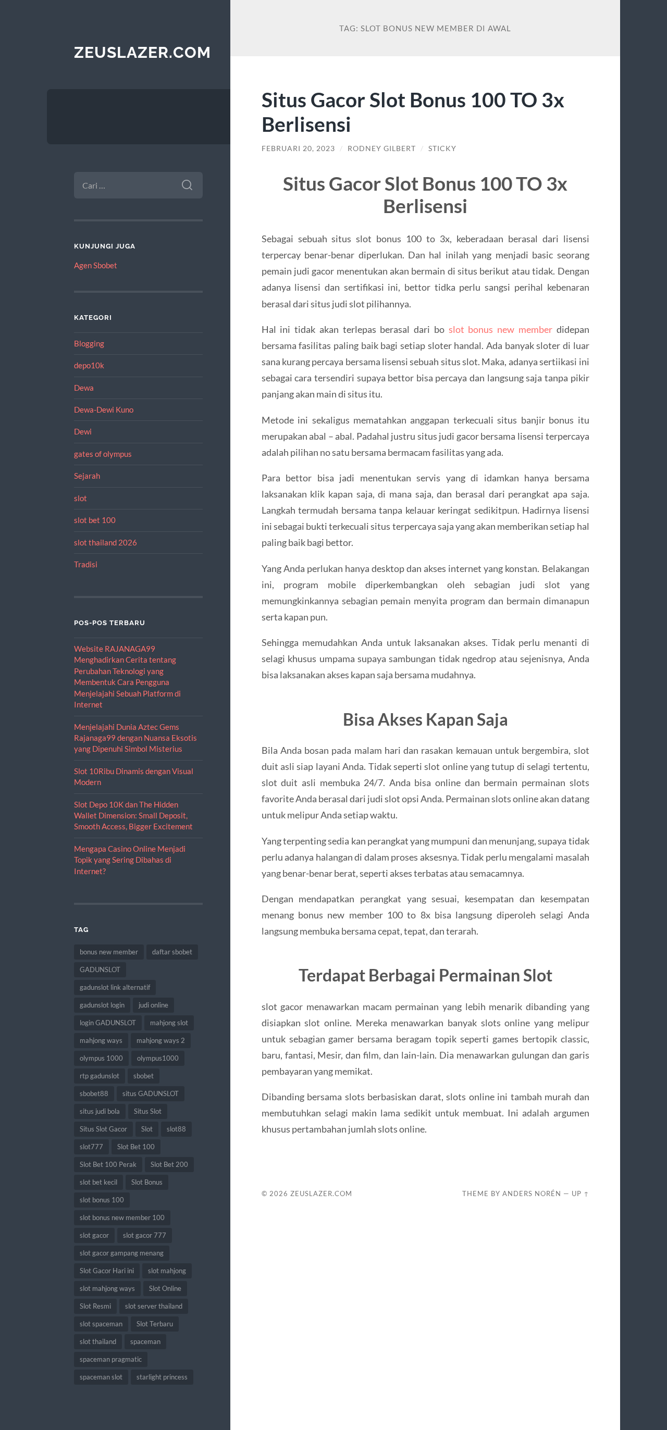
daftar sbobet (172, 952)
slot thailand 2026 (105, 542)
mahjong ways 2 (161, 1040)
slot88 (176, 1129)
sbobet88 (94, 1093)
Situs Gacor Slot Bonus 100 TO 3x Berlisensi (413, 111)
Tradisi (85, 564)
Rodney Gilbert (382, 148)
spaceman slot (101, 1377)
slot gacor (94, 1235)
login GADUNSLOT (108, 1022)
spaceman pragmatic (111, 1359)
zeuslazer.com (142, 52)
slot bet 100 (95, 520)
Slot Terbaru (155, 1324)
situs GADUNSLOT (150, 1093)
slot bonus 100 (102, 1200)
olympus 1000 (101, 1058)
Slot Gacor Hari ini (107, 1270)
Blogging (89, 343)
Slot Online (165, 1288)
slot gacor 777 (144, 1235)
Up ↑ (580, 1193)
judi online (153, 1005)
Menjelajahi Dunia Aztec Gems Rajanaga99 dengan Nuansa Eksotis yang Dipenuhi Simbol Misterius (135, 738)
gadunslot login (102, 1005)
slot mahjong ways (107, 1288)
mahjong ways (101, 1040)
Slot (147, 1129)
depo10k (89, 365)
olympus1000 (158, 1058)
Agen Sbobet (95, 265)
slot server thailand (153, 1306)
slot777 (91, 1146)
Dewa (84, 387)
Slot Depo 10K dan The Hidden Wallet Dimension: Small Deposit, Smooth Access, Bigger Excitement (133, 815)
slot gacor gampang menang (122, 1253)
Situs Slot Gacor (103, 1129)
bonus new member (109, 952)
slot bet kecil (98, 1182)
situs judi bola (100, 1111)
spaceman (145, 1341)
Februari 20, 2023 (298, 148)
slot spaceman (101, 1324)
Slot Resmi (95, 1306)
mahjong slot (169, 1022)
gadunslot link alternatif (115, 987)
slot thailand (98, 1341)
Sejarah (87, 475)
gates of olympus (103, 453)
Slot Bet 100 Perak (108, 1164)
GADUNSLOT (100, 969)
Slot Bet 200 (169, 1164)
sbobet (143, 1076)
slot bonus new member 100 (122, 1217)
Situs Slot (148, 1111)
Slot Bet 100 (136, 1146)
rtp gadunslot (99, 1076)
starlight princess (162, 1377)
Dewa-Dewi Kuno (103, 409)
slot (80, 498)
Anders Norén (531, 1193)
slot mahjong (167, 1270)
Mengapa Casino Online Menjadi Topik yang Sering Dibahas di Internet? (130, 860)
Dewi (83, 431)
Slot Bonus (147, 1182)
